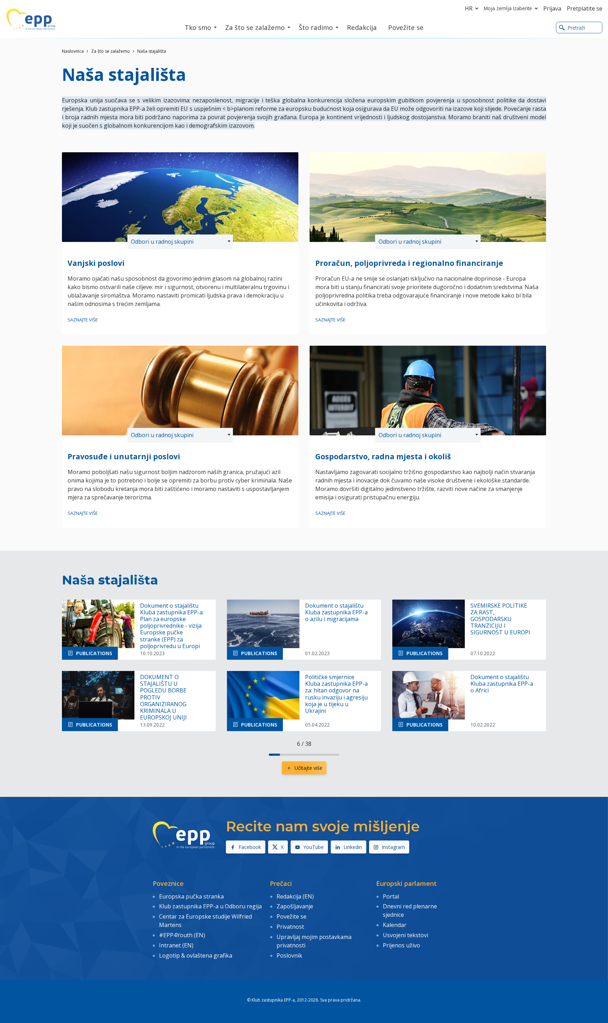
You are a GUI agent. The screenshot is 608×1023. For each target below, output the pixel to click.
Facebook (250, 847)
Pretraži (576, 27)
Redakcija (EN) (295, 896)
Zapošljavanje (295, 906)
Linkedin (352, 847)
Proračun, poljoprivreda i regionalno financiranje (409, 263)
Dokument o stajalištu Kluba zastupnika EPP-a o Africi (501, 684)
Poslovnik (289, 955)
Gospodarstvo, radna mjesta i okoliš (383, 456)
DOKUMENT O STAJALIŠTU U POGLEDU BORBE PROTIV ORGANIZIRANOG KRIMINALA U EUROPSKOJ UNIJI (163, 697)
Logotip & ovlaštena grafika (195, 955)
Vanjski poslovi (96, 263)
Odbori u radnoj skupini (162, 241)
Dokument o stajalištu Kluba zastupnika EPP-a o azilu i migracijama (336, 612)
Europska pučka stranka (191, 896)
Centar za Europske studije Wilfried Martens (205, 921)
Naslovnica (73, 51)
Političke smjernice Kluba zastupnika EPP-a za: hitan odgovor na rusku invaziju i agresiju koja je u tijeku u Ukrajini (336, 694)
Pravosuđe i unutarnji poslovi (124, 456)
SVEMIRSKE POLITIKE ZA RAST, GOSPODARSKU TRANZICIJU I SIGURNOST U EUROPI (500, 619)
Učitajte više (308, 768)
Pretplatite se (584, 8)
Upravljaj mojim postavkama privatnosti (314, 941)
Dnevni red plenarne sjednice (410, 910)
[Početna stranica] (31, 19)
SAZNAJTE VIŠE (83, 320)
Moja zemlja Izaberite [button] (508, 8)
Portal (391, 896)
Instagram (393, 847)
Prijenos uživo (401, 945)
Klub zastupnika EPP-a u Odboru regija (210, 906)
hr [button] (469, 8)
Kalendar (394, 925)
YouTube (313, 847)
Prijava (552, 8)
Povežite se (291, 916)
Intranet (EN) (176, 945)
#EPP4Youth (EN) (182, 935)
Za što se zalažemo (110, 51)
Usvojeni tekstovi (405, 935)
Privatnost (290, 927)
